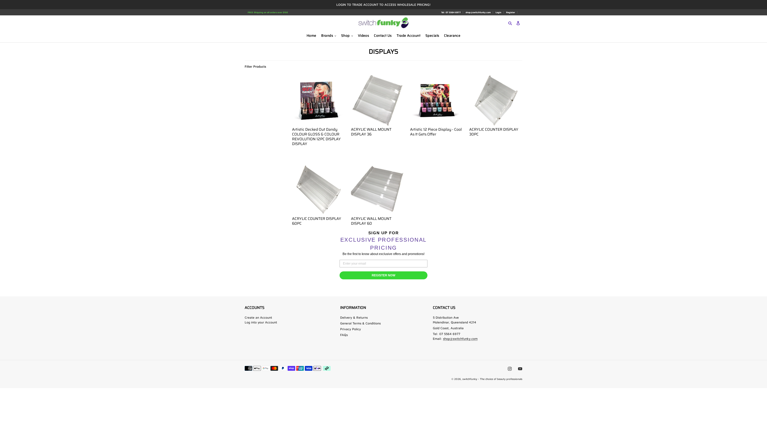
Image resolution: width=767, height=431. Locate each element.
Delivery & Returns (354, 317)
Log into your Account (261, 322)
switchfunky (469, 379)
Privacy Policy (350, 329)
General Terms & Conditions (360, 323)
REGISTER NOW (383, 275)
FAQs (344, 335)
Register (510, 12)
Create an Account (258, 317)
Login (498, 12)
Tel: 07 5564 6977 (451, 12)
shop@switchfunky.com (478, 12)
